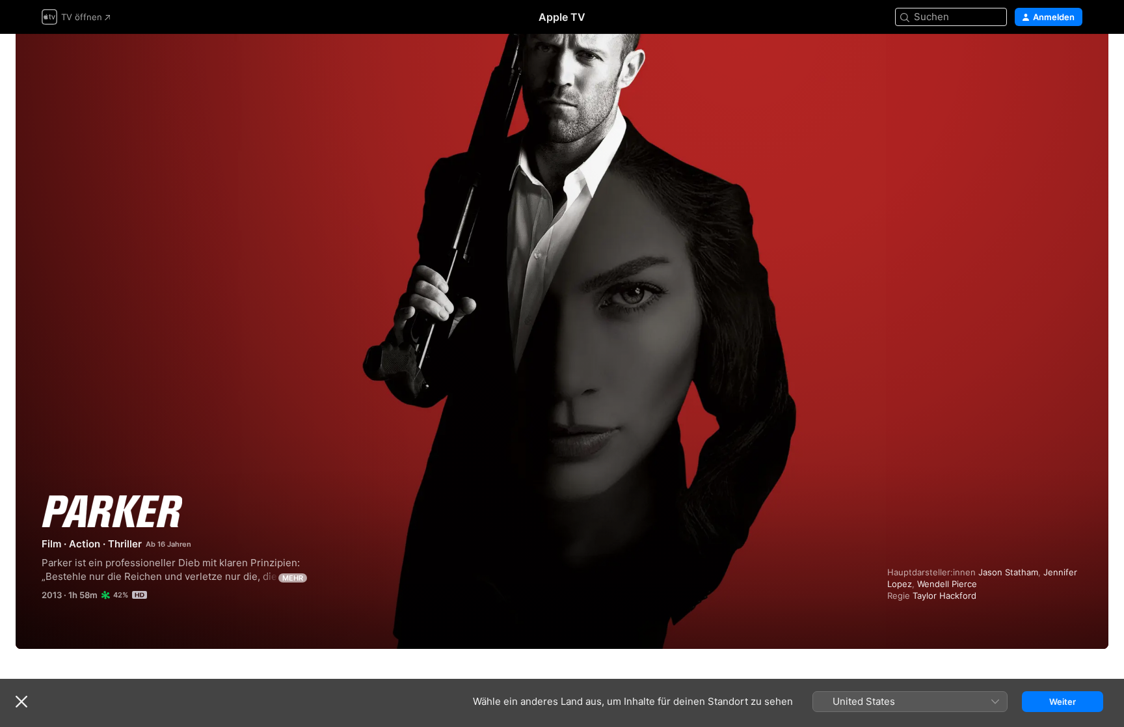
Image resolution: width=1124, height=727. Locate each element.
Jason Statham (1008, 572)
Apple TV (562, 16)
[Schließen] (21, 701)
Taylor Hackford (944, 595)
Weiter (1062, 701)
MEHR (292, 578)
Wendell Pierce (947, 584)
